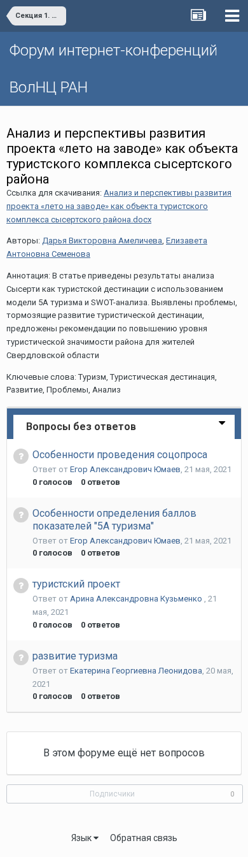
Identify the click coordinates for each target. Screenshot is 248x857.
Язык (82, 838)
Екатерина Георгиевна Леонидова (136, 670)
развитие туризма (75, 656)
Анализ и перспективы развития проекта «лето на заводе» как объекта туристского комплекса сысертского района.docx (118, 206)
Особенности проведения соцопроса (119, 455)
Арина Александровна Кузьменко (137, 598)
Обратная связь (143, 838)
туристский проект (76, 584)
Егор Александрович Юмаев (125, 469)
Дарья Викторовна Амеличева (102, 240)
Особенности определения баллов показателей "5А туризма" (114, 519)
